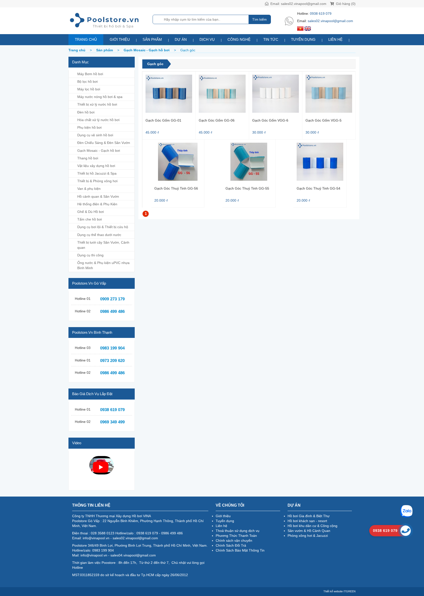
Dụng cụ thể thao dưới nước (99, 235)
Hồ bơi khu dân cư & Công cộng (312, 526)
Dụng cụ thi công (90, 255)
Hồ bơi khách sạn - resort (307, 521)
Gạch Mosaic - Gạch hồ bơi (98, 150)
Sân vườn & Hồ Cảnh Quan (309, 531)
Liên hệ (335, 39)
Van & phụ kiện (89, 189)
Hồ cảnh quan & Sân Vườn (98, 196)
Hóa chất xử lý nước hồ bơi (98, 120)
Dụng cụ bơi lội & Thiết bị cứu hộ (102, 227)
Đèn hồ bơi (85, 112)
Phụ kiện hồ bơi (89, 127)
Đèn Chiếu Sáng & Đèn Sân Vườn (103, 143)
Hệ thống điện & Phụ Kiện (97, 204)
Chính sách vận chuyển (234, 540)
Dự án (181, 39)
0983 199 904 (112, 348)
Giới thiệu (120, 39)
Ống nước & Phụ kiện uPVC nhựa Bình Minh (103, 265)
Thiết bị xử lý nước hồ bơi (97, 104)
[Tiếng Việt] (300, 28)
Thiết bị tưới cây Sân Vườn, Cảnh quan (103, 244)
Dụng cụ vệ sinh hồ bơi (95, 135)
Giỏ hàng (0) (345, 4)
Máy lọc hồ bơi (88, 89)
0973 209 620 (112, 360)
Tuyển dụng (303, 39)
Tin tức (270, 39)
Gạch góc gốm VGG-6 (270, 120)
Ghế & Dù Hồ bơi (90, 212)
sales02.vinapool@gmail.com (303, 4)
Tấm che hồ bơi (89, 219)
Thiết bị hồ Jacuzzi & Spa (97, 173)
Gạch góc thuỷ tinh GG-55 (247, 188)
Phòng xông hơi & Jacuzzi (308, 536)
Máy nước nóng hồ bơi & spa (99, 97)
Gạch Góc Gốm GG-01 (163, 120)
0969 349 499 (112, 422)
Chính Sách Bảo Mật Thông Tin (240, 550)
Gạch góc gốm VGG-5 (323, 120)
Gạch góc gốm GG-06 (217, 120)
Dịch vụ (207, 39)
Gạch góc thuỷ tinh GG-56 (176, 188)
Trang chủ (86, 39)
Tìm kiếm (259, 19)
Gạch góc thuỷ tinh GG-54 (318, 188)
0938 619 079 (320, 13)
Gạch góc (155, 64)
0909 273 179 (112, 299)
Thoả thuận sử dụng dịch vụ (237, 531)
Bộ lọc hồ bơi (87, 81)
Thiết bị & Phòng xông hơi (97, 181)
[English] (308, 28)
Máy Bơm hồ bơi (90, 74)
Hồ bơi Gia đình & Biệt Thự (309, 516)
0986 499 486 (112, 311)
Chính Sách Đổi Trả (231, 545)
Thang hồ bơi (87, 158)
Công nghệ (239, 39)
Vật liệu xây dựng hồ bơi (96, 166)
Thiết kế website (333, 591)
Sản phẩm (152, 39)
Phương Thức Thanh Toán (236, 536)
